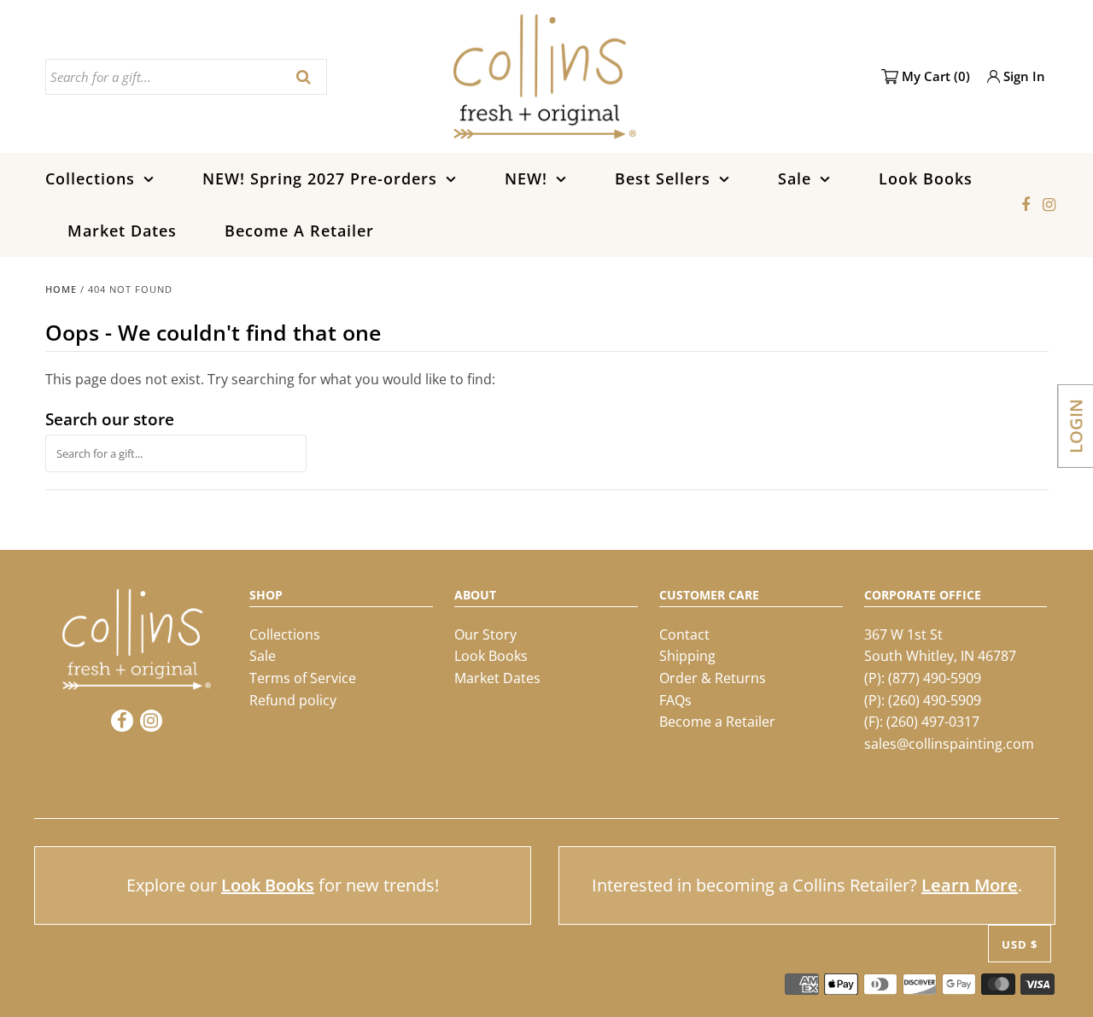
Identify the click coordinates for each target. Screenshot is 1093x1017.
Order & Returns (712, 678)
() (936, 76)
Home (61, 289)
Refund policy (292, 700)
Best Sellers (662, 178)
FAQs (675, 700)
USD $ (1019, 944)
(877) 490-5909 (934, 678)
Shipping (687, 655)
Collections (90, 178)
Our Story (485, 634)
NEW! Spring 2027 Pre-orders (319, 178)
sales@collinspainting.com (949, 743)
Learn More (969, 885)
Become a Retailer (717, 721)
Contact (684, 634)
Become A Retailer (299, 230)
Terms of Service (302, 678)
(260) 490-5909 (934, 700)
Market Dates (122, 230)
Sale (794, 178)
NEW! (526, 178)
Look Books (926, 178)
